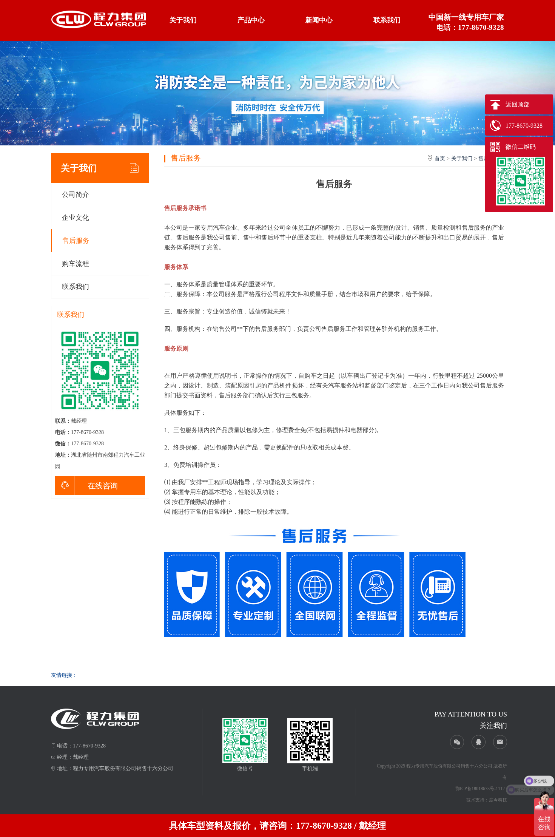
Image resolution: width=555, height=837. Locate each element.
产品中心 (251, 20)
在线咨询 (103, 486)
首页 (440, 158)
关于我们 (183, 20)
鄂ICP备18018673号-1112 (480, 788)
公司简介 (75, 194)
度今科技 (498, 800)
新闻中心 (319, 20)
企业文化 (75, 217)
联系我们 (387, 20)
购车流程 (75, 263)
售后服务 (75, 240)
